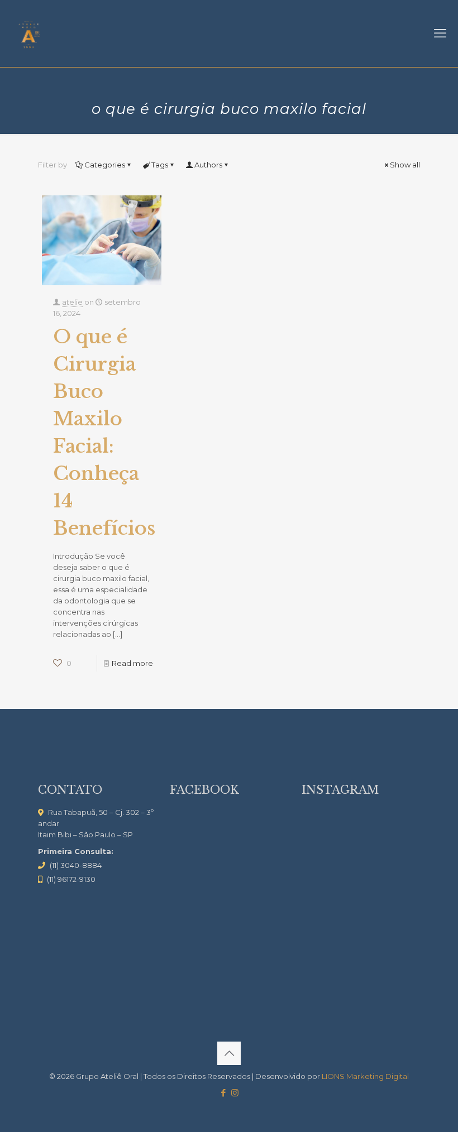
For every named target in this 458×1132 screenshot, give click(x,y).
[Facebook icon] (223, 1092)
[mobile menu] (440, 33)
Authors (208, 164)
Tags (159, 164)
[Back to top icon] (229, 1053)
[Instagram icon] (235, 1092)
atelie (72, 302)
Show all (405, 164)
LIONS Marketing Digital (365, 1076)
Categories (104, 164)
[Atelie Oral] (28, 33)
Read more (132, 663)
